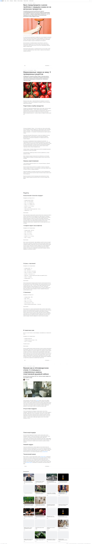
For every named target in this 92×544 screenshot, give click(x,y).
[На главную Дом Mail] (3, 1)
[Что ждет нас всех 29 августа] (28, 490)
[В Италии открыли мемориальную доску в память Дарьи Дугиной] (63, 536)
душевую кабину (43, 456)
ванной (37, 400)
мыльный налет (45, 451)
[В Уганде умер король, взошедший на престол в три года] (63, 490)
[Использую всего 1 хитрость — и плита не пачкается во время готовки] (51, 536)
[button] (37, 26)
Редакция (67, 543)
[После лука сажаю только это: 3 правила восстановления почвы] (40, 513)
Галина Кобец (27, 379)
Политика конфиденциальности (87, 543)
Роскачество (31, 70)
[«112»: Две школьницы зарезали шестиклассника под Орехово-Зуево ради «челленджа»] (63, 479)
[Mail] (1, 1)
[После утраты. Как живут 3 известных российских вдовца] (28, 479)
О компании (3, 543)
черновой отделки (29, 462)
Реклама (6, 543)
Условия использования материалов (73, 543)
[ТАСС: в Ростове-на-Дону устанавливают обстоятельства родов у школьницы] (63, 525)
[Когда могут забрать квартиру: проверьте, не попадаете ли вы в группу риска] (28, 513)
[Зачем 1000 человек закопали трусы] (40, 525)
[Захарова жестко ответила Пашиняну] (51, 525)
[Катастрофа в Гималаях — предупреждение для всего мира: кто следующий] (51, 479)
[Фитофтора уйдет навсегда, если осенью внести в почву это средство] (40, 490)
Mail (1, 543)
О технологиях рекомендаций (80, 543)
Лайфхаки (35, 70)
